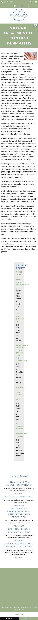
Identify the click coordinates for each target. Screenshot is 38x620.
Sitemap (5, 607)
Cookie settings (19, 614)
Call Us (10, 618)
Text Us (29, 618)
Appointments (19, 6)
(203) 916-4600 (7, 2)
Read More (19, 494)
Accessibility (15, 607)
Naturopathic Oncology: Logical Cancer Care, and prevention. (22, 352)
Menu (31, 2)
